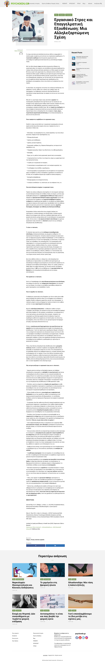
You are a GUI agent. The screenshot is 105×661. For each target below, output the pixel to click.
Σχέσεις (74, 579)
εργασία (42, 539)
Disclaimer (14, 635)
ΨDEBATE (64, 3)
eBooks (90, 3)
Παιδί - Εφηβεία (47, 579)
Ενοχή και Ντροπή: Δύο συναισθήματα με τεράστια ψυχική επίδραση (81, 75)
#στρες (33, 539)
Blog (84, 3)
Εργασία (62, 14)
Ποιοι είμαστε (15, 633)
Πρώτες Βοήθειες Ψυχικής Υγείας (50, 3)
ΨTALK (79, 3)
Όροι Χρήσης (15, 640)
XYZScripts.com (60, 660)
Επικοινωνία (15, 638)
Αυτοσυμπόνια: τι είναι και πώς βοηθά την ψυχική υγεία (51, 616)
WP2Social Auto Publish (46, 660)
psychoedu (45, 655)
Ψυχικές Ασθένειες (20, 579)
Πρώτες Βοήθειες (37, 635)
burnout (37, 539)
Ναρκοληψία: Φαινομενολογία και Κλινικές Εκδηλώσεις (23, 585)
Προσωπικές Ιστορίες (34, 3)
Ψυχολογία (68, 14)
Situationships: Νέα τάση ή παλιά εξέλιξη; (80, 583)
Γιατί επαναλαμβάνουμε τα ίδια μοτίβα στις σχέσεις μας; (80, 616)
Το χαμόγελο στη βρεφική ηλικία (48, 583)
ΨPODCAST (72, 3)
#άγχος (28, 539)
